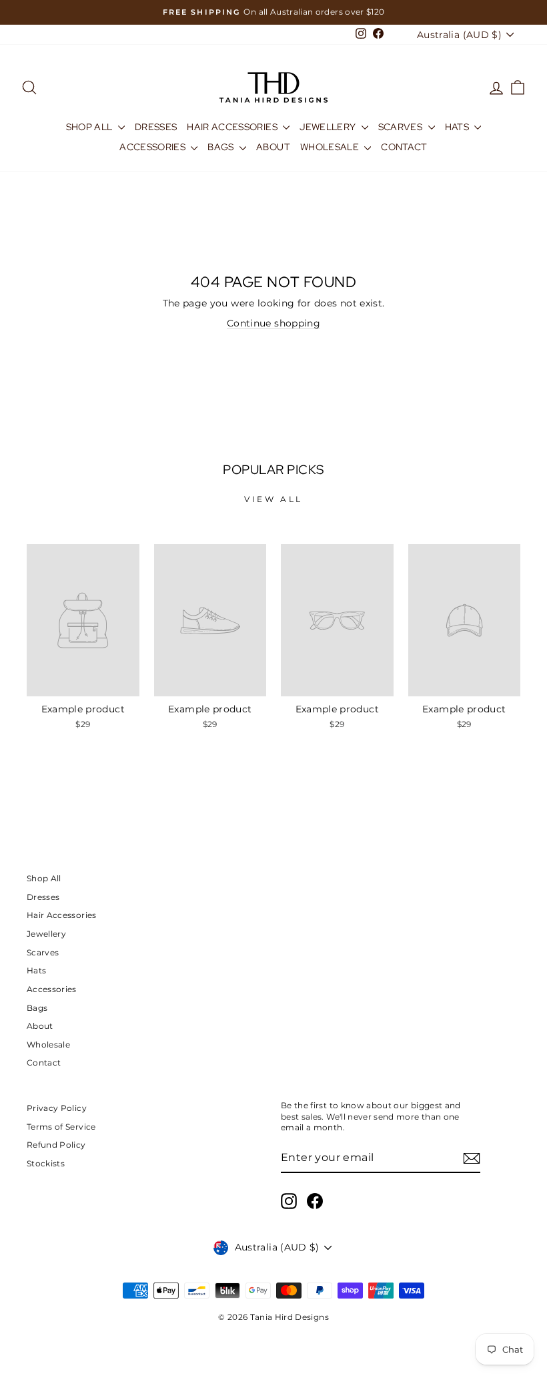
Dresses (156, 127)
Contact (404, 147)
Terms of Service (61, 1127)
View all (273, 499)
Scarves (401, 127)
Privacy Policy (57, 1108)
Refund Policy (56, 1145)
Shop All (90, 127)
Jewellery (329, 127)
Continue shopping (273, 323)
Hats (458, 127)
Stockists (46, 1163)
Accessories (153, 147)
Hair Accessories (233, 127)
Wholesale (331, 147)
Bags (221, 147)
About (273, 147)
